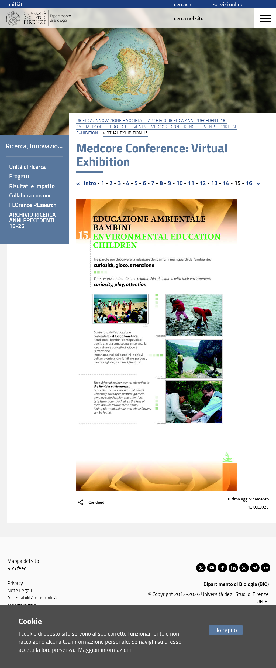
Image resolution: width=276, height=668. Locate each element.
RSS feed (17, 568)
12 (202, 183)
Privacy (15, 583)
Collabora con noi (29, 195)
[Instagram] (244, 567)
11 (191, 183)
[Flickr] (265, 567)
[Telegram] (255, 567)
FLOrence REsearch (32, 205)
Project (118, 126)
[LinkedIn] (233, 567)
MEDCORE (95, 126)
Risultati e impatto (32, 186)
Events (138, 126)
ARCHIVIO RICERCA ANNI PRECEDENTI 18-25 (32, 220)
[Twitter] (201, 567)
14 (226, 183)
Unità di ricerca (27, 167)
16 (249, 183)
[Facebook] (222, 567)
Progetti (19, 176)
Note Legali (19, 590)
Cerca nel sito (189, 18)
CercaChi (183, 4)
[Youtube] (211, 567)
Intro (90, 183)
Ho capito (225, 630)
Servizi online (228, 4)
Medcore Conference (174, 126)
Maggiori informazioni (104, 649)
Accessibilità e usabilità (32, 597)
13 (214, 183)
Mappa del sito (23, 560)
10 (179, 183)
